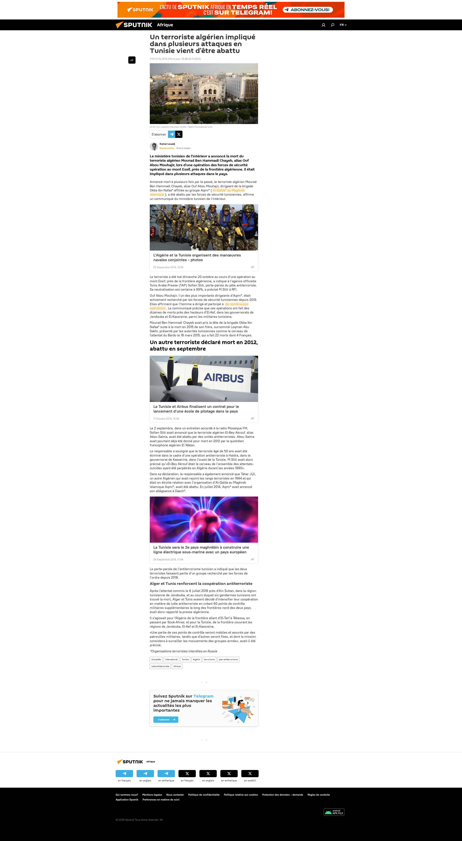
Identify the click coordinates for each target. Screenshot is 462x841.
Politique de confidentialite (204, 794)
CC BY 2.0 (155, 126)
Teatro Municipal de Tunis (200, 126)
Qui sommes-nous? (127, 794)
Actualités (156, 659)
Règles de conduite (319, 794)
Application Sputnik (127, 799)
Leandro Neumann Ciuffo (174, 126)
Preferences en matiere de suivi (161, 799)
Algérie (196, 659)
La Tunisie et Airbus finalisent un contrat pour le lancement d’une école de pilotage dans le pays (196, 408)
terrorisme (209, 659)
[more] (252, 267)
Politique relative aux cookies (241, 794)
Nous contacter (175, 794)
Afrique (177, 666)
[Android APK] (334, 813)
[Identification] (323, 24)
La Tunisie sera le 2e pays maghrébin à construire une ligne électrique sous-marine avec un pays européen (201, 549)
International (171, 659)
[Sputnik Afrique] (135, 29)
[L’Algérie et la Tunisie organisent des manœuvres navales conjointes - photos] (204, 227)
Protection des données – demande (282, 794)
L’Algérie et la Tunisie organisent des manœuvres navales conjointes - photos (197, 257)
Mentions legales (152, 794)
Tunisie (185, 659)
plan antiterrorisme (228, 659)
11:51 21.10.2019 (158, 58)
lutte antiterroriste (160, 666)
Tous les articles (167, 148)
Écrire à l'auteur (183, 148)
